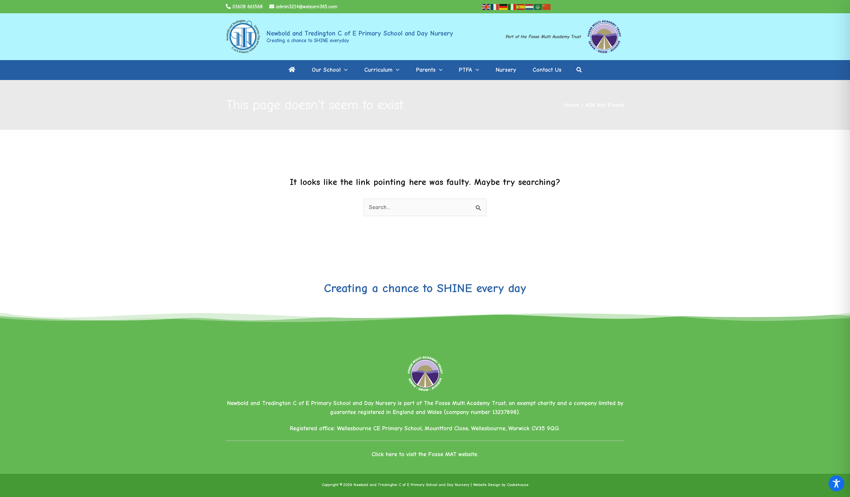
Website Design (486, 484)
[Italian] (512, 6)
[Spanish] (521, 6)
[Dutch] (529, 6)
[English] (486, 6)
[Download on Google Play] (607, 6)
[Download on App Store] (574, 6)
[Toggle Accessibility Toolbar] (836, 483)
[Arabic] (538, 6)
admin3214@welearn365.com (306, 7)
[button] (344, 70)
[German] (503, 6)
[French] (495, 6)
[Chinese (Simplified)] (547, 6)
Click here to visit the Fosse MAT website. (425, 454)
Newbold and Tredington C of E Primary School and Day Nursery (360, 33)
